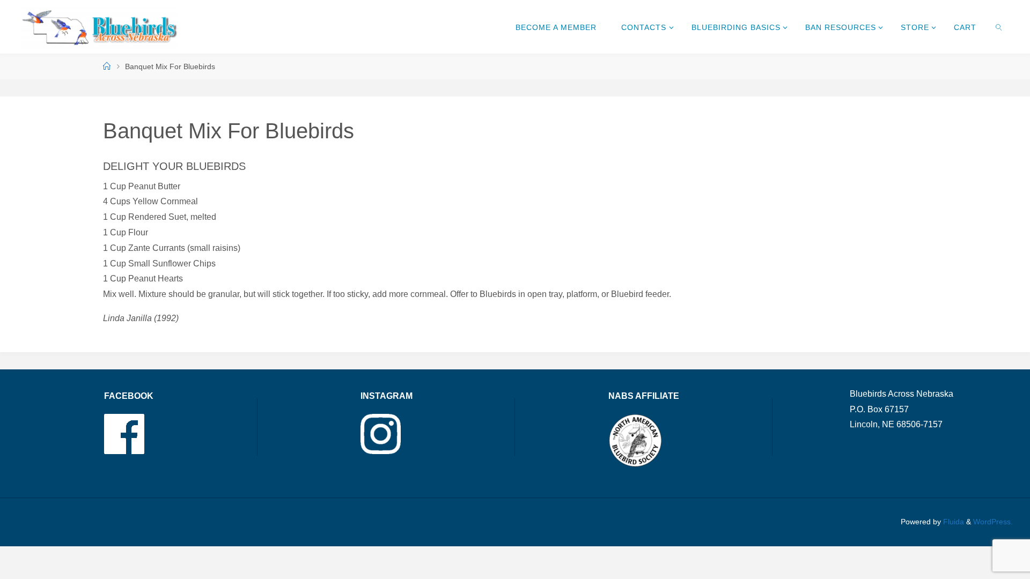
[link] (999, 27)
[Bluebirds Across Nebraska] (99, 26)
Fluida (952, 521)
